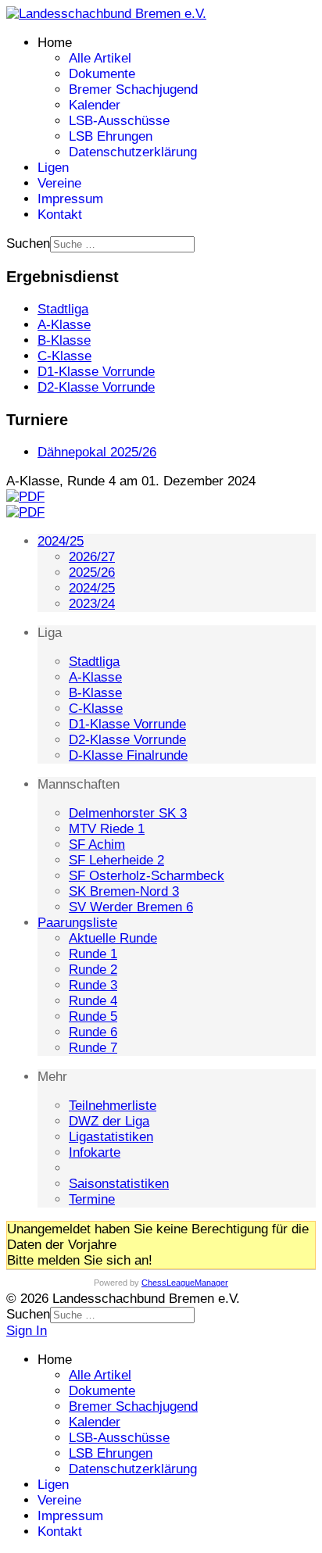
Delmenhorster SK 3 (128, 813)
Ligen (53, 167)
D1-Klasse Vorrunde (127, 724)
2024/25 (61, 541)
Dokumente (102, 73)
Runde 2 (93, 969)
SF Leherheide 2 (116, 860)
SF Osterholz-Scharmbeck (146, 875)
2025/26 (92, 572)
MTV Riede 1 (107, 828)
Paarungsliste (77, 922)
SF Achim (97, 844)
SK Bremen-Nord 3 (124, 891)
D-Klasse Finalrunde (128, 755)
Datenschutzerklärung (133, 152)
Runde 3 (93, 985)
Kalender (94, 105)
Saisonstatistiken (119, 1183)
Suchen (28, 243)
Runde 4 (93, 1000)
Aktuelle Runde (113, 938)
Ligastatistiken (111, 1136)
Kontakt (60, 214)
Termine (92, 1199)
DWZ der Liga (109, 1121)
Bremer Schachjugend (133, 89)
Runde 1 (93, 953)
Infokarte (94, 1152)
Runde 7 (93, 1047)
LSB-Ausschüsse (119, 120)
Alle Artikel (100, 58)
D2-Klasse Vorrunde (127, 739)
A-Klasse (95, 677)
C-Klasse (96, 708)
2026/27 (92, 556)
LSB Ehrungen (110, 136)
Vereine (59, 183)
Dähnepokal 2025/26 (97, 452)
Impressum (70, 198)
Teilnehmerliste (112, 1105)
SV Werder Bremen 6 (131, 907)
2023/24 (92, 603)
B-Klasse (95, 692)
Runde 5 (93, 1016)
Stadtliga (94, 661)
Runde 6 (93, 1032)
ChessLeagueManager (184, 1282)
